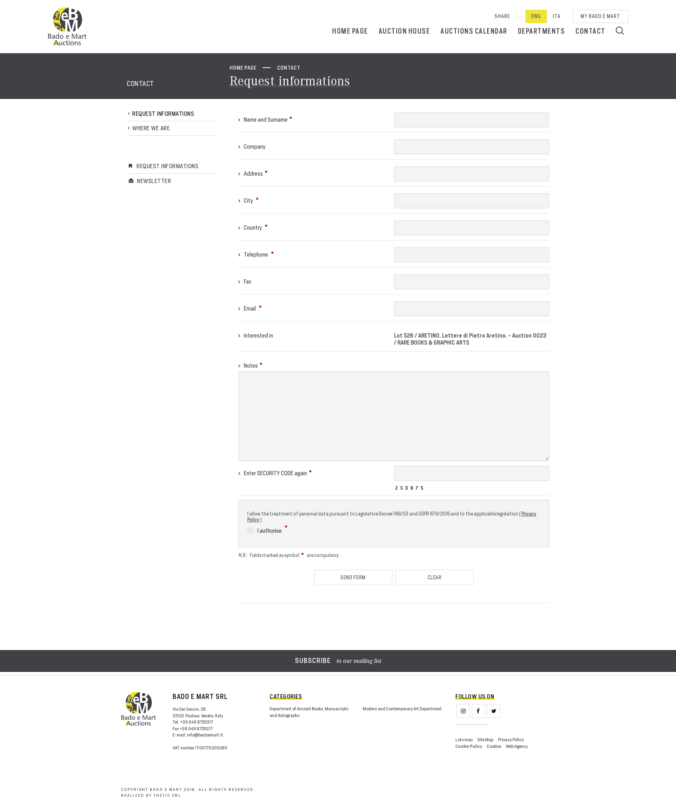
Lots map (464, 739)
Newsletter (154, 181)
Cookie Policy (468, 746)
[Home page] (67, 26)
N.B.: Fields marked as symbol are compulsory (288, 555)
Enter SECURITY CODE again (275, 473)
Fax (247, 281)
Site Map (485, 739)
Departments (541, 31)
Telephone (256, 254)
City (248, 200)
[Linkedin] (493, 711)
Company (254, 146)
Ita (557, 16)
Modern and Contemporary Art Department (402, 708)
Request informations (163, 113)
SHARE (502, 16)
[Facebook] (478, 711)
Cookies (494, 746)
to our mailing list (338, 661)
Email (250, 308)
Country (253, 227)
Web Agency (517, 746)
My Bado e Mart (600, 16)
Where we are (151, 128)
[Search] (620, 30)
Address (253, 173)
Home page (350, 31)
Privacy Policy (511, 739)
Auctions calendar (473, 31)
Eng (536, 16)
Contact (590, 31)
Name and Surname (265, 119)
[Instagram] (463, 711)
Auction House (404, 31)
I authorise (270, 530)
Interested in (258, 335)
